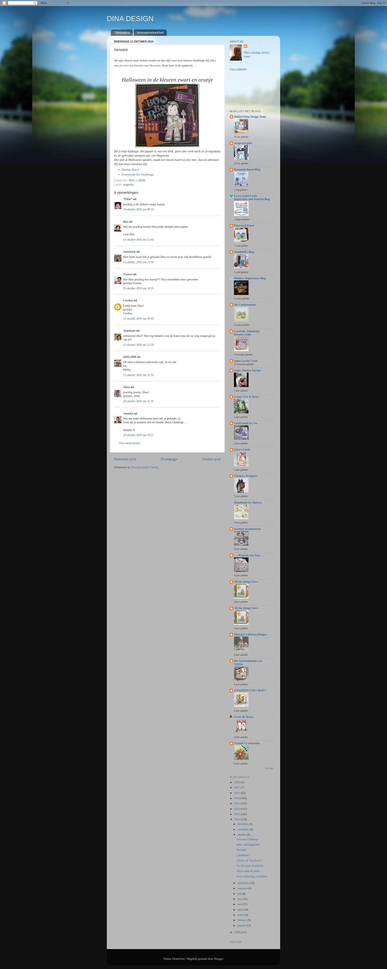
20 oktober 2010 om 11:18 (138, 401)
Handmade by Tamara (248, 502)
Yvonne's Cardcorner (247, 743)
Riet (125, 221)
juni (240, 899)
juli (239, 893)
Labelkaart (243, 855)
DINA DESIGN (130, 19)
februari (242, 920)
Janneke (128, 413)
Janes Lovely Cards (246, 360)
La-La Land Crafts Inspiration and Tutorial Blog (252, 197)
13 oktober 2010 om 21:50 (138, 344)
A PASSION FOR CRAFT (250, 690)
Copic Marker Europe (247, 370)
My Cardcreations (245, 304)
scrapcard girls (243, 143)
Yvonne (127, 274)
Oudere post (211, 459)
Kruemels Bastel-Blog (247, 169)
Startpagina (122, 32)
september (243, 883)
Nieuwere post (125, 459)
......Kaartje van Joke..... (249, 555)
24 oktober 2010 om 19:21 (138, 435)
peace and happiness (248, 844)
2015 (237, 793)
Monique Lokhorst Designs (250, 634)
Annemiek (129, 251)
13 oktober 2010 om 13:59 (138, 262)
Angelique (129, 330)
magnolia (128, 184)
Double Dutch (130, 169)
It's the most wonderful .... (252, 865)
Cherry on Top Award (249, 860)
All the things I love (246, 581)
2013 (237, 803)
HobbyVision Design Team (250, 116)
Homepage (169, 459)
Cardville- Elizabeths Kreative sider (247, 333)
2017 (237, 787)
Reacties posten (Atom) (145, 467)
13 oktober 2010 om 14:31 (138, 288)
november (243, 829)
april (240, 909)
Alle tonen (269, 768)
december (243, 824)
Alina (126, 387)
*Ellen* (127, 199)
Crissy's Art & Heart (246, 396)
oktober (242, 834)
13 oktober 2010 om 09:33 (138, 209)
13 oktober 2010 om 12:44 (138, 239)
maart (241, 914)
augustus (242, 888)
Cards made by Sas (245, 423)
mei (239, 904)
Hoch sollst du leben (248, 871)
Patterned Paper (244, 225)
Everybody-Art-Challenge (138, 174)
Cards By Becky (243, 716)
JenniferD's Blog (244, 251)
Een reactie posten (129, 443)
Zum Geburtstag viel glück (252, 876)
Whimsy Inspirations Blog (250, 278)
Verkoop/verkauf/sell (150, 32)
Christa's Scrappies (245, 475)
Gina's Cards (242, 449)
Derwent (241, 849)
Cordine (128, 300)
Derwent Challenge (247, 839)
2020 (237, 782)
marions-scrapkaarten (247, 528)
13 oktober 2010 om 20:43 (138, 318)
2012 (237, 808)
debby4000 (129, 356)
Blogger (218, 958)
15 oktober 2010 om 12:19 (138, 375)
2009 (237, 932)
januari (241, 925)
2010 (237, 819)
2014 (237, 798)
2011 (237, 814)
